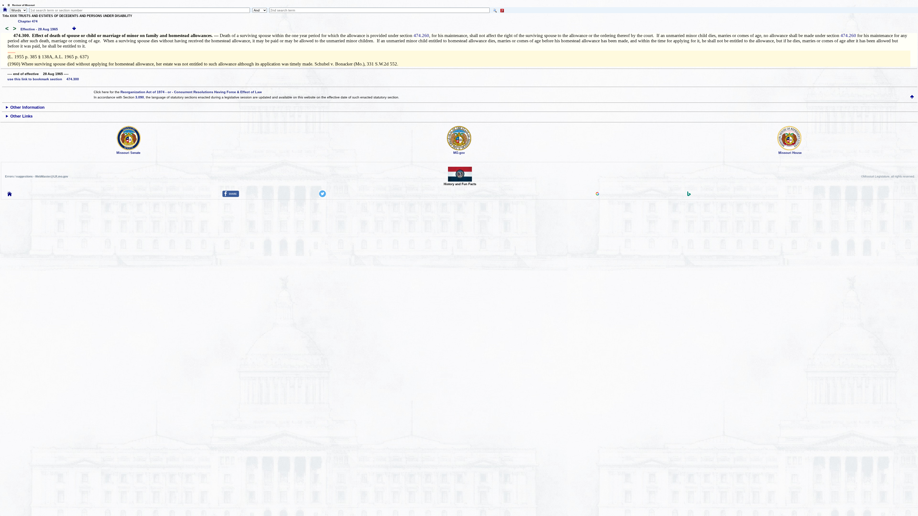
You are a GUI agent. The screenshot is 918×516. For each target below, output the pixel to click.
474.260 (421, 35)
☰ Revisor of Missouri (20, 5)
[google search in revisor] (597, 194)
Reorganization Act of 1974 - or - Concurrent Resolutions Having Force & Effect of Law (191, 92)
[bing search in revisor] (689, 195)
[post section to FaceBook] (230, 196)
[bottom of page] (74, 29)
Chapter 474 (28, 21)
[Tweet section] (322, 196)
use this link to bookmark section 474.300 (43, 79)
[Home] (5, 9)
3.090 (139, 97)
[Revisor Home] (9, 195)
